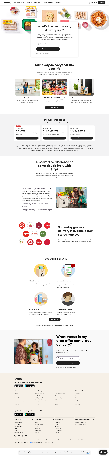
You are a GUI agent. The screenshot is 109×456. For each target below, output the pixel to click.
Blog (76, 400)
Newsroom (78, 397)
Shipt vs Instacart (60, 402)
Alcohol (16, 393)
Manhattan (38, 430)
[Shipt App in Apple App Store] (18, 386)
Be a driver (17, 424)
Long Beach (58, 430)
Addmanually (53, 53)
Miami (36, 426)
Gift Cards (58, 400)
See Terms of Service (71, 150)
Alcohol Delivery (39, 395)
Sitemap (77, 404)
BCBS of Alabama (80, 424)
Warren (57, 426)
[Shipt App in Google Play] (30, 386)
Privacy (26, 442)
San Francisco (39, 424)
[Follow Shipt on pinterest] (22, 436)
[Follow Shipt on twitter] (26, 436)
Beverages (17, 395)
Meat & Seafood (19, 402)
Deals (56, 404)
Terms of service (18, 442)
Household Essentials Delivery (43, 402)
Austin (36, 422)
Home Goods (18, 397)
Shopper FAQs (18, 432)
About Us (78, 393)
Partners (77, 402)
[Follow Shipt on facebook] (15, 436)
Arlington (57, 422)
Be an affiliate (18, 426)
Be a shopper (18, 422)
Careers (77, 395)
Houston (37, 428)
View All (16, 404)
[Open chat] (103, 452)
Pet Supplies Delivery (40, 397)
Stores (57, 395)
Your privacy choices (37, 442)
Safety (16, 430)
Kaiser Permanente (80, 422)
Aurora (57, 424)
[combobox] (48, 44)
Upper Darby (59, 428)
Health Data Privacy (49, 442)
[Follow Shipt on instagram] (19, 436)
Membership (58, 397)
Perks (16, 428)
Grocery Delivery (39, 393)
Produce (16, 400)
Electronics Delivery (40, 400)
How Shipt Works (60, 393)
